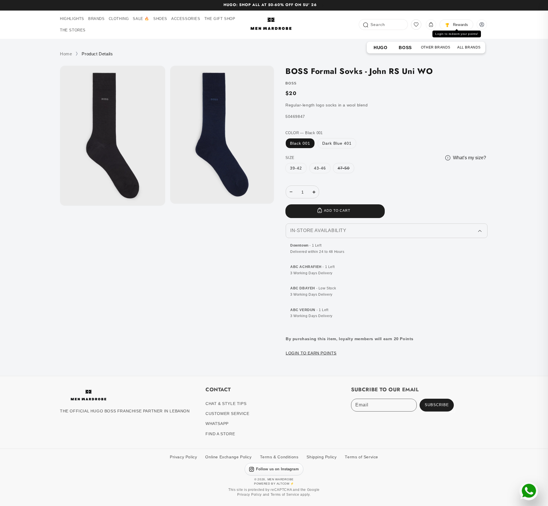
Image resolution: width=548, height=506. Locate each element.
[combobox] (383, 24)
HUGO (380, 47)
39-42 (296, 168)
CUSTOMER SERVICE (227, 413)
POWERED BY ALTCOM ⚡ (274, 483)
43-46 (320, 168)
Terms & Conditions (279, 457)
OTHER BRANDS (435, 47)
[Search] (365, 24)
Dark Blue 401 (337, 143)
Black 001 (300, 143)
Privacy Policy (183, 457)
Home (66, 53)
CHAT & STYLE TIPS (226, 403)
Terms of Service (361, 457)
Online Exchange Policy (228, 457)
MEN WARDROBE (280, 479)
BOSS (405, 47)
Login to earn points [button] (311, 353)
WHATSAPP (217, 423)
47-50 (344, 168)
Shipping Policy (322, 457)
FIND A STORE (220, 434)
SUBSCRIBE (437, 405)
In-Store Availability (318, 230)
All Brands (469, 47)
